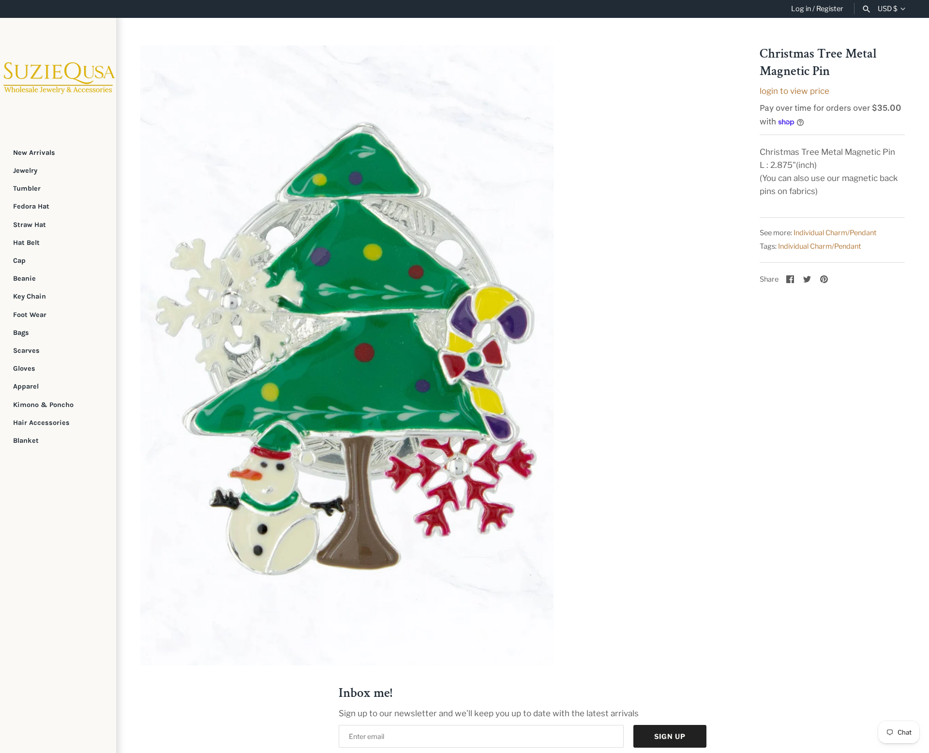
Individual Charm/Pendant (835, 232)
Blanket (26, 441)
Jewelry (25, 170)
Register (829, 8)
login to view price (794, 91)
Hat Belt (26, 243)
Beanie (24, 278)
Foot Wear (29, 315)
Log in (801, 8)
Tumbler (27, 188)
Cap (19, 260)
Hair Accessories (41, 423)
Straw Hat (29, 225)
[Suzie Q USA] (58, 76)
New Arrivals (34, 153)
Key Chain (29, 296)
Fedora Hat (31, 206)
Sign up (670, 736)
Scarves (26, 350)
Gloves (24, 368)
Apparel (26, 386)
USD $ (888, 9)
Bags (21, 333)
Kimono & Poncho (43, 405)
